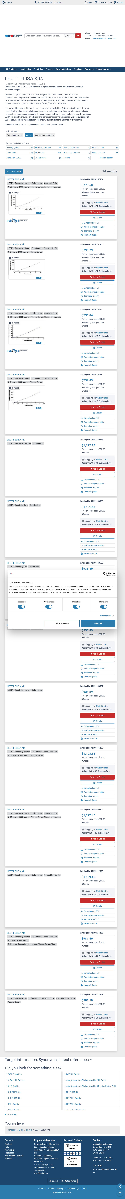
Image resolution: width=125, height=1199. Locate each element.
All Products (11, 69)
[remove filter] (21, 135)
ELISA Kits (38, 69)
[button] (10, 1114)
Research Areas (103, 69)
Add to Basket (99, 212)
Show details (105, 616)
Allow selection (62, 623)
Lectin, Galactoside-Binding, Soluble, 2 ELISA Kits (86, 1080)
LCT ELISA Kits (12, 1104)
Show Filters (15, 171)
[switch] (48, 607)
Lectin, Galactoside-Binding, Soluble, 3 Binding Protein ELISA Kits (93, 1086)
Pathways (89, 69)
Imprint (51, 1188)
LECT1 (29, 1130)
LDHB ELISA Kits (13, 1098)
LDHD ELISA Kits (13, 1092)
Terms (84, 1188)
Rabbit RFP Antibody (43, 1156)
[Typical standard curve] (26, 202)
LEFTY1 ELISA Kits (73, 1098)
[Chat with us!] (120, 1193)
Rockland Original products (45, 1159)
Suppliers (78, 69)
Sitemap (8, 1159)
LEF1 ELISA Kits (72, 1092)
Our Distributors (41, 1173)
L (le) (21, 1130)
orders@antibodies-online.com (104, 38)
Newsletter (9, 1150)
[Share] (120, 1186)
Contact (58, 2)
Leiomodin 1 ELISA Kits (75, 1110)
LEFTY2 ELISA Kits (73, 1104)
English (8, 2)
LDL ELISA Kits (12, 1086)
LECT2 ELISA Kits (72, 1074)
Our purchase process (43, 1164)
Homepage (11, 1130)
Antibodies (26, 69)
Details (99, 217)
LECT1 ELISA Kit (16, 179)
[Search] (78, 35)
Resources (9, 1153)
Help (7, 1147)
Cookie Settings (72, 1188)
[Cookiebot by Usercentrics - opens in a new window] (105, 574)
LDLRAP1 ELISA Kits (15, 1080)
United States (102, 203)
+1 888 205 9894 (103, 1160)
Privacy (60, 1188)
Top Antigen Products (14, 1156)
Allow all (98, 623)
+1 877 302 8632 (45, 2)
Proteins (49, 69)
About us (42, 1188)
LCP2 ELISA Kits (13, 1110)
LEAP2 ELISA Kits (14, 1074)
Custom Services (63, 69)
